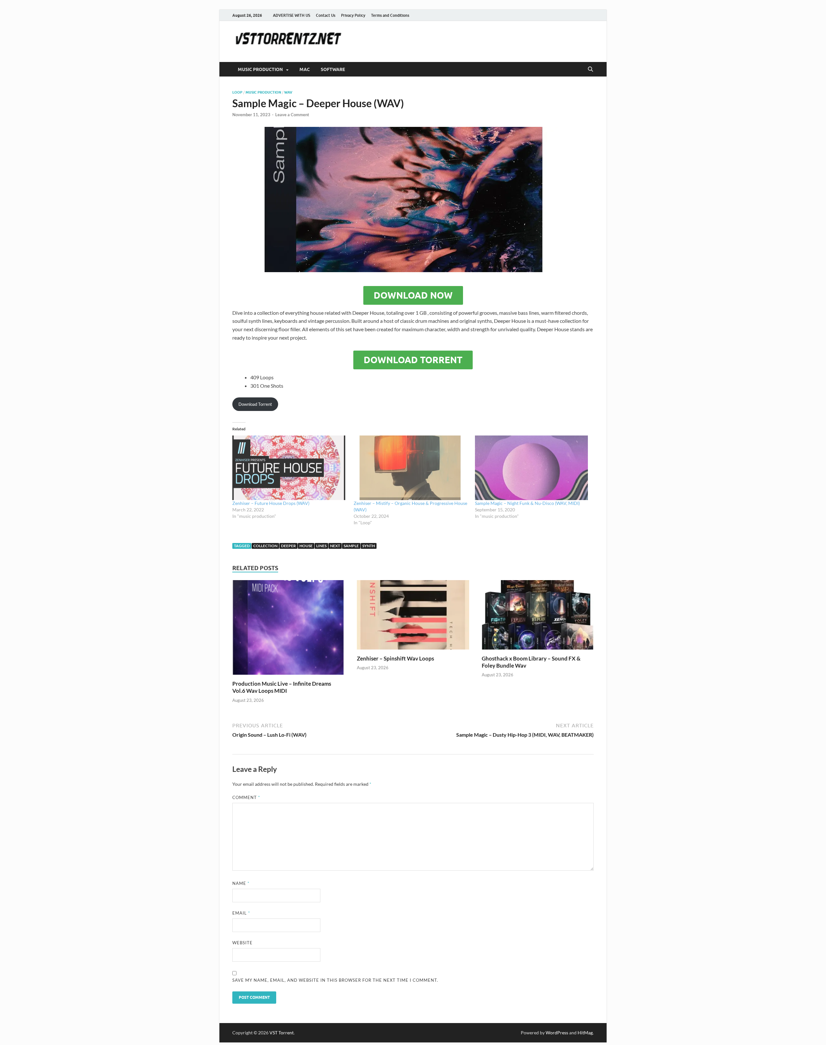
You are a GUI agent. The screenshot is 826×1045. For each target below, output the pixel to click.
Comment (246, 797)
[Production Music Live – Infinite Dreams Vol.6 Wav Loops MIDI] (288, 629)
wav (288, 92)
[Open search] (590, 69)
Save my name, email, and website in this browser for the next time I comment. (335, 980)
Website (242, 942)
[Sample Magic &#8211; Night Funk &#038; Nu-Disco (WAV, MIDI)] (532, 467)
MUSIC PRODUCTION (260, 69)
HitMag (585, 1032)
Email (241, 913)
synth (368, 545)
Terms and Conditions (390, 15)
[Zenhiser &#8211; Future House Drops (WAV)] (289, 467)
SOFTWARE (333, 69)
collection (265, 545)
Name (240, 883)
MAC (304, 69)
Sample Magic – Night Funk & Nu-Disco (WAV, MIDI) (527, 503)
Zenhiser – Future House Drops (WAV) (270, 503)
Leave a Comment (292, 114)
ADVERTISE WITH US (291, 15)
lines (321, 545)
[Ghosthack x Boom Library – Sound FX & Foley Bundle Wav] (538, 617)
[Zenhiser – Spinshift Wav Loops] (413, 617)
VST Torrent (281, 1032)
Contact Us (325, 15)
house (306, 545)
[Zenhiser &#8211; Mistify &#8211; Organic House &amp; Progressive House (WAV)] (411, 467)
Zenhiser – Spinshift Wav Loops (395, 658)
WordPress (557, 1032)
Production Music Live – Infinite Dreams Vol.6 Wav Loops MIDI (281, 687)
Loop (237, 92)
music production (263, 92)
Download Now (413, 295)
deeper (288, 545)
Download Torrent (413, 359)
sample (351, 545)
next (335, 545)
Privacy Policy (353, 15)
